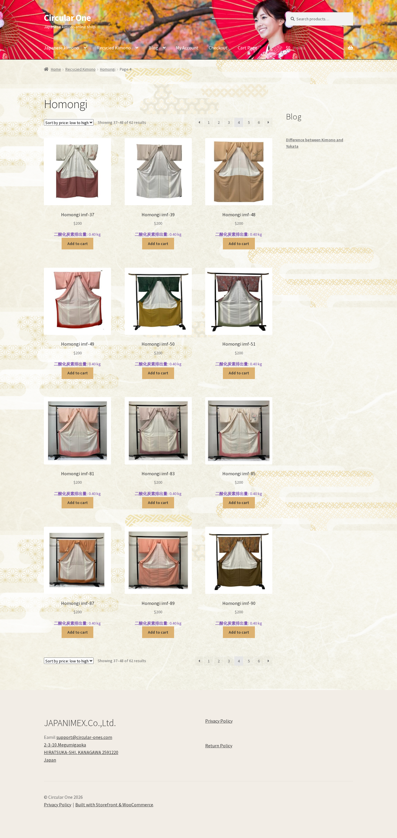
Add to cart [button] (77, 243)
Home (56, 69)
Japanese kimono (61, 48)
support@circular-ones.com (84, 737)
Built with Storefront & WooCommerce (114, 804)
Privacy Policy (219, 721)
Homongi (107, 69)
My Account (187, 48)
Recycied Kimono (114, 48)
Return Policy (218, 745)
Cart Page (247, 48)
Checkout (218, 48)
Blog (153, 48)
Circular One (67, 18)
